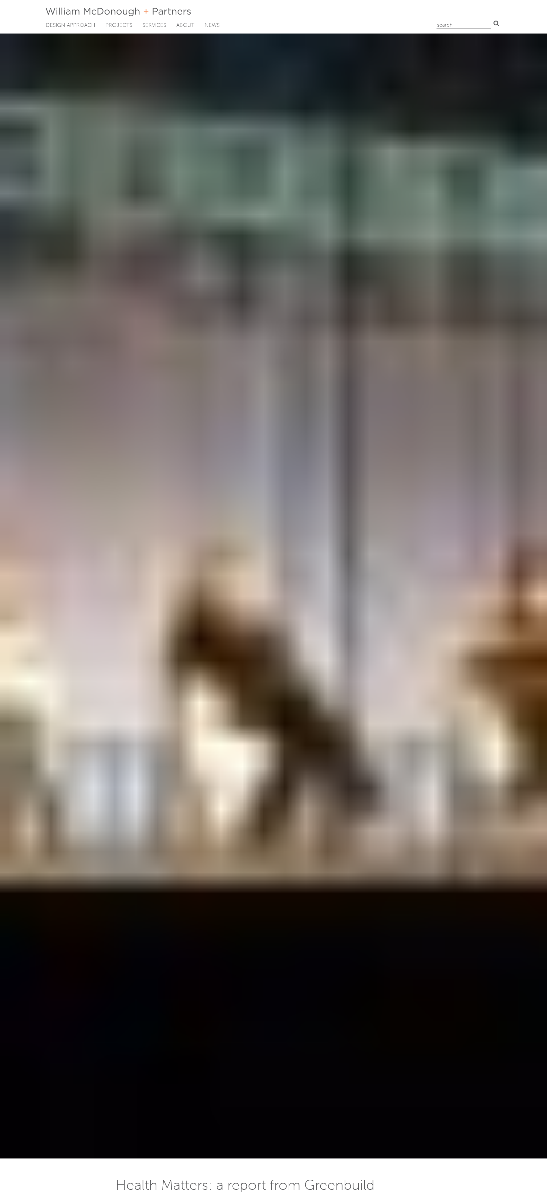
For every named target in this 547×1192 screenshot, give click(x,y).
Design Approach (70, 25)
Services (154, 25)
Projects (118, 25)
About (185, 25)
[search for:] (464, 23)
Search (496, 23)
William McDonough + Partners (118, 12)
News (212, 25)
